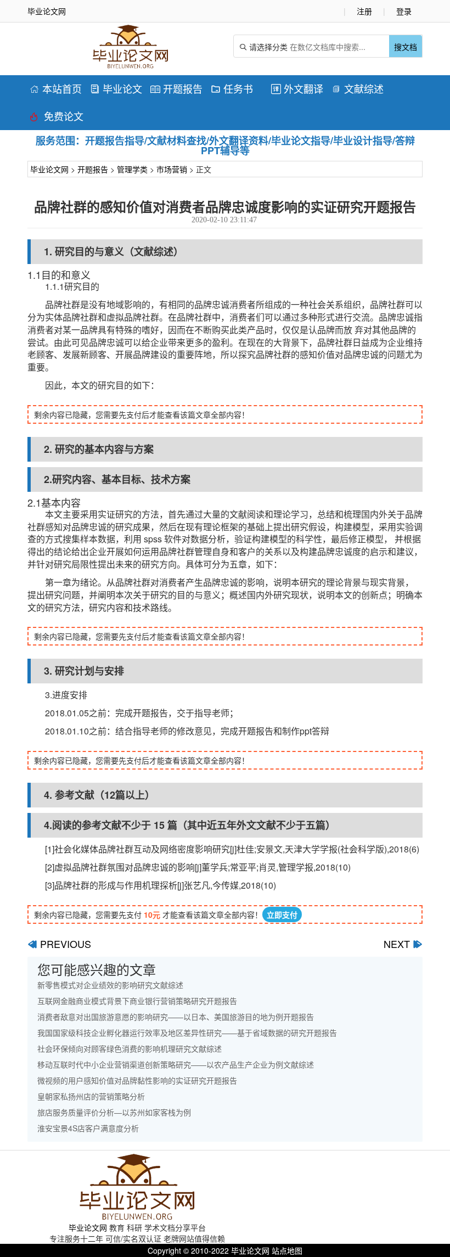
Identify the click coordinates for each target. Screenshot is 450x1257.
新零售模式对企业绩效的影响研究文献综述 (110, 984)
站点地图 (287, 1250)
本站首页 (56, 88)
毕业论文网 (49, 169)
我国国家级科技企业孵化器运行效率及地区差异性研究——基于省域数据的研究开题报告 (187, 1032)
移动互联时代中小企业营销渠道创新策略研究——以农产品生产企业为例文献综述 (175, 1064)
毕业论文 (116, 88)
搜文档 (405, 46)
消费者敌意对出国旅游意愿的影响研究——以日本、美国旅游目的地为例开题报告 (175, 1016)
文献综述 (357, 88)
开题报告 (176, 88)
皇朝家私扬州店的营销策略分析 (91, 1096)
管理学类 (132, 169)
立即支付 (282, 914)
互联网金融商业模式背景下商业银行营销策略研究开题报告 (137, 1000)
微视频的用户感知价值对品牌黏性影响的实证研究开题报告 (137, 1080)
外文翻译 (297, 88)
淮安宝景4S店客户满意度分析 (88, 1128)
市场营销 (171, 169)
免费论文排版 (56, 118)
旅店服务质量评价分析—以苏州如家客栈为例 (114, 1112)
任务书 (232, 88)
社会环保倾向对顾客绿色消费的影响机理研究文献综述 (129, 1048)
